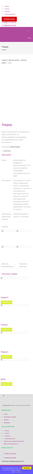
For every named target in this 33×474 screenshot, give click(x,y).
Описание (7, 151)
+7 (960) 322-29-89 (9, 25)
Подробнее (6, 302)
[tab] (17, 151)
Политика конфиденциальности (13, 461)
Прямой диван (15, 147)
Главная (4, 60)
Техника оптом (9, 19)
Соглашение (18, 472)
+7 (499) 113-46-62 (9, 22)
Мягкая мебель (14, 60)
